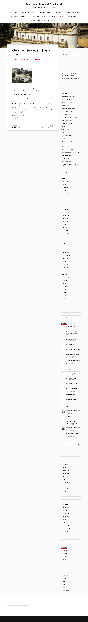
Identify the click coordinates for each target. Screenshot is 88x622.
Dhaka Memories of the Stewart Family (71, 86)
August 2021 (66, 243)
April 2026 (65, 181)
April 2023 (65, 221)
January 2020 (66, 252)
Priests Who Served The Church (45, 12)
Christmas (18, 61)
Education (65, 292)
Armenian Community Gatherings (69, 102)
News (23, 61)
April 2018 (65, 267)
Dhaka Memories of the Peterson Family (71, 83)
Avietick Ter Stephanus (67, 123)
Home (10, 12)
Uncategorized (66, 317)
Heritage (65, 295)
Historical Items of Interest (68, 149)
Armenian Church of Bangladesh (44, 4)
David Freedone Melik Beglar (68, 108)
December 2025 (66, 187)
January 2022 (66, 233)
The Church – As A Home (68, 141)
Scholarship (65, 314)
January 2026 (66, 184)
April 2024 (65, 209)
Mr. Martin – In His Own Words (69, 96)
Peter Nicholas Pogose (67, 120)
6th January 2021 (38, 59)
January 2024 (66, 215)
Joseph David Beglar (67, 111)
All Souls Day (66, 277)
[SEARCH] (79, 54)
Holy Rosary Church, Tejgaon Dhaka (38, 16)
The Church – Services (67, 138)
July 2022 (65, 227)
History (64, 298)
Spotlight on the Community (55, 16)
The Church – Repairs (67, 135)
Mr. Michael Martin (17, 128)
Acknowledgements (65, 172)
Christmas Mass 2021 (47, 128)
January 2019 (66, 261)
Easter (64, 289)
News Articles (23, 16)
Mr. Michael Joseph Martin (72, 12)
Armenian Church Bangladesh (22, 59)
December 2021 (66, 236)
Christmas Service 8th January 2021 (32, 52)
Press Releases (14, 16)
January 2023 (66, 224)
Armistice (65, 280)
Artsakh (64, 283)
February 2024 (66, 212)
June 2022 (65, 230)
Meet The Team (51, 20)
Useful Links (64, 168)
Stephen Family (65, 126)
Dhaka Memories (58, 12)
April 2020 (65, 249)
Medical (64, 307)
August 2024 (66, 199)
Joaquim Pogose (66, 114)
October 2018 (66, 264)
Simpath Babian (65, 158)
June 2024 (65, 203)
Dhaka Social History (67, 161)
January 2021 (66, 246)
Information (65, 301)
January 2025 (66, 193)
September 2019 (66, 255)
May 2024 (65, 206)
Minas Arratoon (66, 105)
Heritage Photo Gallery (71, 16)
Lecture (64, 304)
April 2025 (65, 190)
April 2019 (65, 258)
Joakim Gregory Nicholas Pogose (69, 117)
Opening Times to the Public (39, 20)
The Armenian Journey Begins (28, 12)
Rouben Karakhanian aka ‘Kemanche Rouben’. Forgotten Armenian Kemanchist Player (70, 154)
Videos (64, 132)
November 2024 (66, 196)
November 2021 (66, 239)
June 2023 (65, 218)
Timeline (17, 12)
